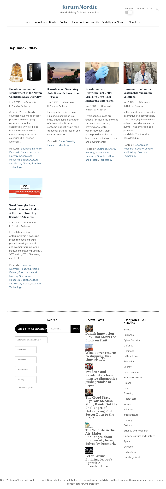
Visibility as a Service (113, 22)
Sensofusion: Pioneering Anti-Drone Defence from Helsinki (63, 93)
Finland (25, 152)
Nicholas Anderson (21, 106)
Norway (13, 156)
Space (26, 163)
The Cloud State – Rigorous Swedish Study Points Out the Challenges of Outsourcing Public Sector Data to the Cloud (101, 407)
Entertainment (132, 372)
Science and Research (136, 430)
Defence (37, 148)
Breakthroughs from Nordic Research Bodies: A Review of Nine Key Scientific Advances (24, 211)
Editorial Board (132, 356)
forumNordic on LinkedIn (85, 22)
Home (27, 22)
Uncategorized (132, 457)
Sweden (36, 163)
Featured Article (30, 269)
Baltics (127, 329)
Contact (64, 22)
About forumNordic (45, 22)
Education (129, 361)
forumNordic (79, 7)
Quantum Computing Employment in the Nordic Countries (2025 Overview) (25, 92)
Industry (34, 152)
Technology (15, 167)
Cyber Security (67, 141)
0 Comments (30, 102)
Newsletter (135, 22)
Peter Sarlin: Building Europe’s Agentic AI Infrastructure (99, 461)
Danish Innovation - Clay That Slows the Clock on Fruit (100, 336)
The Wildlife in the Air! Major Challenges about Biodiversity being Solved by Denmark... (101, 437)
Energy (112, 149)
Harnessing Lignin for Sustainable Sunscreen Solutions (138, 92)
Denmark (14, 152)
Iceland (33, 272)
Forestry (23, 272)
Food (126, 388)
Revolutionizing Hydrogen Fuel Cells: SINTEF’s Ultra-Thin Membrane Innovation (99, 94)
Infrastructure (131, 415)
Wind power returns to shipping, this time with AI (100, 356)
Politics (128, 425)
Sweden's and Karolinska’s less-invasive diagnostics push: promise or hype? (101, 378)
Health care (130, 399)
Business (26, 148)
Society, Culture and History (139, 436)
